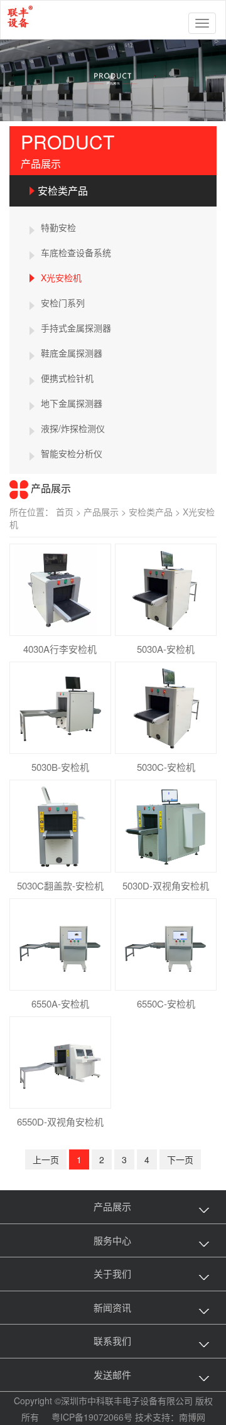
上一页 (46, 1159)
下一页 (180, 1159)
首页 (69, 511)
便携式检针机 (67, 378)
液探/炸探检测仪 (73, 428)
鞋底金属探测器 (71, 353)
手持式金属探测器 (76, 327)
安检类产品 (63, 190)
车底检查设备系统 (76, 252)
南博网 (192, 1417)
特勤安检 (58, 227)
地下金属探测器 (71, 403)
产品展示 (106, 511)
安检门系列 (63, 302)
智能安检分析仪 (71, 453)
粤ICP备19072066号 (91, 1417)
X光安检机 (61, 277)
